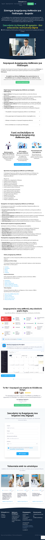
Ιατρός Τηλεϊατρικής (9, 283)
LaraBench (25, 530)
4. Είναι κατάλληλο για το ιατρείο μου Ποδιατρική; (16, 124)
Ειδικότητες (25, 514)
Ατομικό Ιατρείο (8, 295)
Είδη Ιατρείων (26, 517)
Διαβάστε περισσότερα (9, 375)
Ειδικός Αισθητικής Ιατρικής (11, 284)
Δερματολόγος (8, 281)
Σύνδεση (25, 3)
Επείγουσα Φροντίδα (9, 299)
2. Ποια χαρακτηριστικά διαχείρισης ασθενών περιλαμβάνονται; (20, 116)
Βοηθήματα (14, 518)
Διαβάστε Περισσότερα (6, 501)
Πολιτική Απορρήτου (20, 449)
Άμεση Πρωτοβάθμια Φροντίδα (12, 294)
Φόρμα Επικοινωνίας (38, 514)
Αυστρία (6, 267)
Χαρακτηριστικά (9, 3)
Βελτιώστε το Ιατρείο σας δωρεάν (22, 164)
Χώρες (24, 515)
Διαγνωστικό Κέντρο (9, 296)
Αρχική (3, 3)
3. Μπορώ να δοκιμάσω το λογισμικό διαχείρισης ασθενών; (19, 120)
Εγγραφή (30, 3)
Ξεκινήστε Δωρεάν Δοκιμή (22, 82)
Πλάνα (20, 5)
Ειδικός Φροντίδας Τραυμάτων (12, 286)
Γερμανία (7, 272)
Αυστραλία (7, 268)
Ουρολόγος (7, 280)
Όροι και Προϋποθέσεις (6, 535)
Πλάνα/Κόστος (15, 517)
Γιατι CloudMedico (18, 3)
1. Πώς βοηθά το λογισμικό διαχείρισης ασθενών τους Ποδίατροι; (20, 111)
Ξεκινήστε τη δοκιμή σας (22, 35)
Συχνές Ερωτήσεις (16, 520)
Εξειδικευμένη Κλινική (10, 298)
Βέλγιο (6, 269)
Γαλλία (6, 271)
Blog (13, 521)
